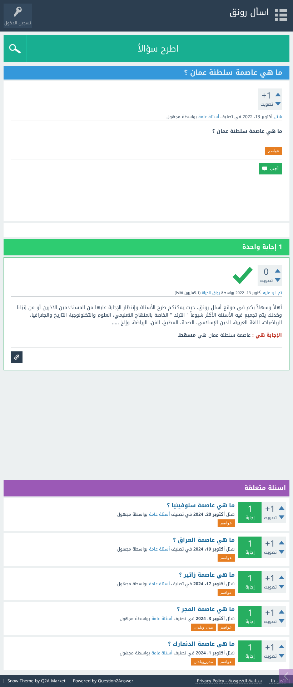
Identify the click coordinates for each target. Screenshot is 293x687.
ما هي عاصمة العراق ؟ (204, 540)
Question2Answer (115, 681)
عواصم (273, 151)
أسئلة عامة (208, 117)
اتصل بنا (278, 681)
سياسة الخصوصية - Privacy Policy (229, 681)
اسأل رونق (249, 12)
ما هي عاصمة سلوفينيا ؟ (201, 505)
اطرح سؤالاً (158, 48)
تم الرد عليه (272, 292)
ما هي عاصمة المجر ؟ (206, 609)
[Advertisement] (146, 198)
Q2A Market (53, 681)
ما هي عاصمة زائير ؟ (207, 575)
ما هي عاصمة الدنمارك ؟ (201, 644)
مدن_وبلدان (203, 627)
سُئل (278, 117)
